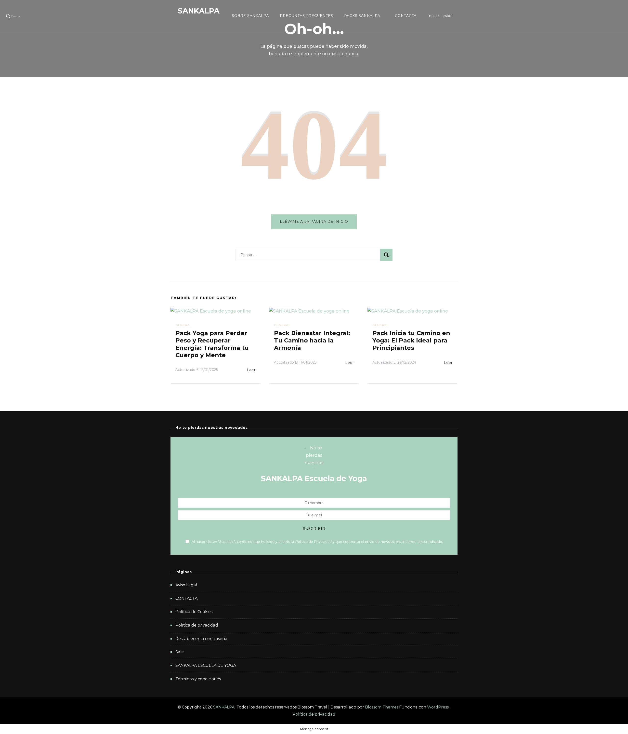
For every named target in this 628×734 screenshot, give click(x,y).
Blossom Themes (381, 707)
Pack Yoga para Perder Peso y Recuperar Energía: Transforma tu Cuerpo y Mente (212, 344)
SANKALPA (199, 10)
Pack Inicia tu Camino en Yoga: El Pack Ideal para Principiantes (411, 340)
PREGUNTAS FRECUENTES (306, 15)
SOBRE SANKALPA (250, 15)
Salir (179, 652)
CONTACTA (406, 15)
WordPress (438, 707)
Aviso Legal (186, 585)
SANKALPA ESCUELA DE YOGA (205, 665)
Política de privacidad (196, 625)
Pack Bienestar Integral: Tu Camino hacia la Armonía (312, 340)
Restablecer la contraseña (201, 638)
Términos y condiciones (198, 679)
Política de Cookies (193, 611)
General (183, 325)
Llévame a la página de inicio (314, 221)
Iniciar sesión (440, 15)
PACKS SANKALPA (362, 15)
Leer (251, 370)
